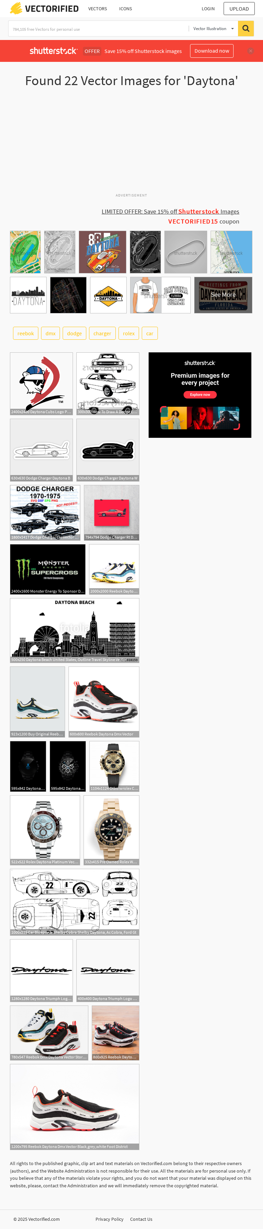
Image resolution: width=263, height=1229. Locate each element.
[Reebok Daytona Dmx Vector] (104, 702)
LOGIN (208, 8)
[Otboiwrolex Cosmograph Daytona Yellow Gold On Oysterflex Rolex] (114, 766)
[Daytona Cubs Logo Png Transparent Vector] (41, 384)
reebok (25, 333)
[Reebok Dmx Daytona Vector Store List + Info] (49, 1033)
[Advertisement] (131, 143)
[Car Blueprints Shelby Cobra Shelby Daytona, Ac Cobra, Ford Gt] (74, 902)
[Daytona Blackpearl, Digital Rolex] (28, 766)
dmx (50, 333)
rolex (129, 333)
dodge (74, 333)
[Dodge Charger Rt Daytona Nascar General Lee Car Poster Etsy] (111, 512)
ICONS (125, 8)
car (149, 333)
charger (102, 333)
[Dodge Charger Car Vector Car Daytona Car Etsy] (45, 512)
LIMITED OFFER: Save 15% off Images (170, 211)
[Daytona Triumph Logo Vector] (108, 971)
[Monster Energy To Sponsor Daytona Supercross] (47, 569)
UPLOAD (239, 8)
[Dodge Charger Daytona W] (108, 450)
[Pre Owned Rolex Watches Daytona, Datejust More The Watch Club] (111, 830)
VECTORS (97, 8)
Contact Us (141, 1219)
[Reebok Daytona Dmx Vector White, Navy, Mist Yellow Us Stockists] (114, 569)
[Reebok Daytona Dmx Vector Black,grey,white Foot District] (74, 1107)
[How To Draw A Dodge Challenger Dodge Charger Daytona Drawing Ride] (108, 384)
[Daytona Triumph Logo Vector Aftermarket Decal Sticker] (41, 971)
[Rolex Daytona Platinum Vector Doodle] (45, 830)
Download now (212, 50)
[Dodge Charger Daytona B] (41, 450)
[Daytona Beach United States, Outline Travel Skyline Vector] (74, 630)
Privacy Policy (110, 1219)
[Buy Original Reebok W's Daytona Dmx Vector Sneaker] (37, 702)
